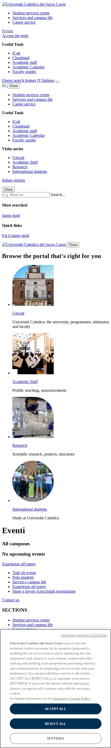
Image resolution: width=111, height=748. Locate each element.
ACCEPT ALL (55, 709)
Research (19, 167)
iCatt (16, 53)
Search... (58, 194)
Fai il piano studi (15, 235)
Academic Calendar (28, 67)
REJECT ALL (55, 724)
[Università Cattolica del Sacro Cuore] (34, 4)
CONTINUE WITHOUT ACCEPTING (84, 635)
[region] (55, 688)
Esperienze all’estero (29, 586)
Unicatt (18, 157)
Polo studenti (23, 577)
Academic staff (24, 62)
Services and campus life (32, 17)
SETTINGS (55, 738)
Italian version (13, 180)
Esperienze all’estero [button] (19, 564)
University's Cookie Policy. (72, 698)
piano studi (11, 215)
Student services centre (31, 13)
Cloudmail (20, 58)
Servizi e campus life (29, 582)
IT (45, 80)
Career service (24, 22)
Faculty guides (24, 71)
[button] (15, 35)
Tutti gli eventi (24, 573)
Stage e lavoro (24, 591)
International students (29, 171)
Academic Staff (25, 162)
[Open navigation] (57, 82)
